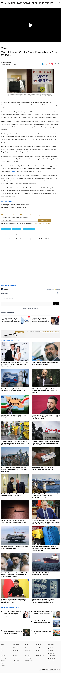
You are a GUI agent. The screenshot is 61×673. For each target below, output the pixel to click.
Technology (3, 658)
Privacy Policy (48, 223)
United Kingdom (40, 655)
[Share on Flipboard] (49, 63)
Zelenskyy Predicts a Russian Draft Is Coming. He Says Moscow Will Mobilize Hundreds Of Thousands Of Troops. (46, 416)
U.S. (2, 650)
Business (3, 655)
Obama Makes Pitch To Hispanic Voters (14, 207)
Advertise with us (29, 660)
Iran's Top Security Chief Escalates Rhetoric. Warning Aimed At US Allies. (43, 613)
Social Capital (16, 650)
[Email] (55, 63)
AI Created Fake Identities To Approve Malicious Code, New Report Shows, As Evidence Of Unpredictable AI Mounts (43, 601)
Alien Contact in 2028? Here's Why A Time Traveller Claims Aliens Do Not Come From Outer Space (14, 469)
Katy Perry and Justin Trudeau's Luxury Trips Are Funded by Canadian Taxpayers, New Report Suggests (15, 364)
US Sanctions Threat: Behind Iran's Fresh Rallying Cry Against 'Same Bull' (43, 631)
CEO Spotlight (16, 660)
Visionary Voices (17, 647)
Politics (3, 660)
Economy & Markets (6, 653)
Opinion (3, 665)
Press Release (16, 658)
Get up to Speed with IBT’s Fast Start (50, 331)
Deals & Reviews (17, 663)
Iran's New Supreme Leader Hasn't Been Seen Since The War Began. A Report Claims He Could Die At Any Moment (15, 574)
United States (39, 658)
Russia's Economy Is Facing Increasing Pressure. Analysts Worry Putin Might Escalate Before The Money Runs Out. (46, 522)
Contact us (27, 650)
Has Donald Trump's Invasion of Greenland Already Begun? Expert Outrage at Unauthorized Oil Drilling (45, 495)
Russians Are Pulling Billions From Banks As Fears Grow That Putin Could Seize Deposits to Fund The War (45, 443)
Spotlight (15, 655)
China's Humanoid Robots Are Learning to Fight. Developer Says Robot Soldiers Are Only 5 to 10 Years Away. (15, 443)
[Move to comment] (58, 63)
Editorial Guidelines (45, 239)
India (37, 650)
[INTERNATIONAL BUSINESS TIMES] (30, 3)
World (2, 647)
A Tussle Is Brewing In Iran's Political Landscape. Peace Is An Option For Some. (42, 622)
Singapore (38, 653)
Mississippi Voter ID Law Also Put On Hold (15, 204)
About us (27, 647)
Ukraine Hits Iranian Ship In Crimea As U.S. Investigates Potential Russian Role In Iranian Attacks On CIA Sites (14, 601)
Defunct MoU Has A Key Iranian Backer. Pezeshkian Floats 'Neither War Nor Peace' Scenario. (44, 390)
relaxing (14, 171)
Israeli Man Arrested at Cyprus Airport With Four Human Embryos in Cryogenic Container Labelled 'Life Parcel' (45, 548)
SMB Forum (16, 653)
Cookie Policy (28, 658)
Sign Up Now (19, 332)
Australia (38, 647)
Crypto (2, 663)
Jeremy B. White (7, 62)
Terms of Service (38, 223)
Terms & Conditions (29, 653)
